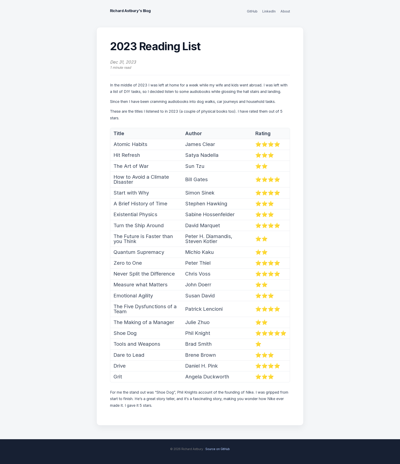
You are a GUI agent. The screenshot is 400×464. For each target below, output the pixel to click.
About (285, 11)
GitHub (252, 11)
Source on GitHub (217, 449)
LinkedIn (269, 11)
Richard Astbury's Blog (130, 11)
